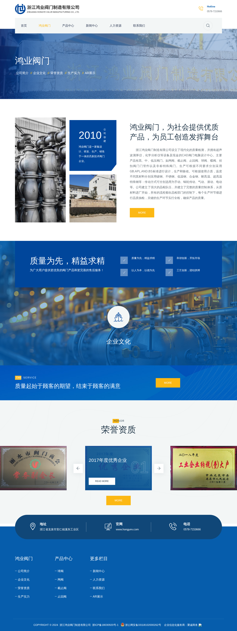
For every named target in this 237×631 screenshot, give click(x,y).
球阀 (61, 571)
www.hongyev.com (127, 529)
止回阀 (62, 596)
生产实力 (74, 73)
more (142, 212)
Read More (102, 481)
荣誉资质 (56, 73)
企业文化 (39, 73)
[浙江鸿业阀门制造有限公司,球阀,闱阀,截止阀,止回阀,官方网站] (48, 8)
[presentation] (78, 468)
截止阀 (62, 588)
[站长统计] (200, 624)
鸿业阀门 (45, 25)
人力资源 (115, 25)
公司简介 (22, 73)
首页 (24, 25)
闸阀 (61, 579)
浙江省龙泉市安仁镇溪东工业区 (59, 529)
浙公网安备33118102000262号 (143, 624)
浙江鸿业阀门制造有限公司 (153, 149)
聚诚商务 (192, 624)
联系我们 (139, 25)
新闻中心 (92, 25)
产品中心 (68, 25)
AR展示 (90, 73)
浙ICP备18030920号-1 (105, 624)
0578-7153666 (214, 11)
